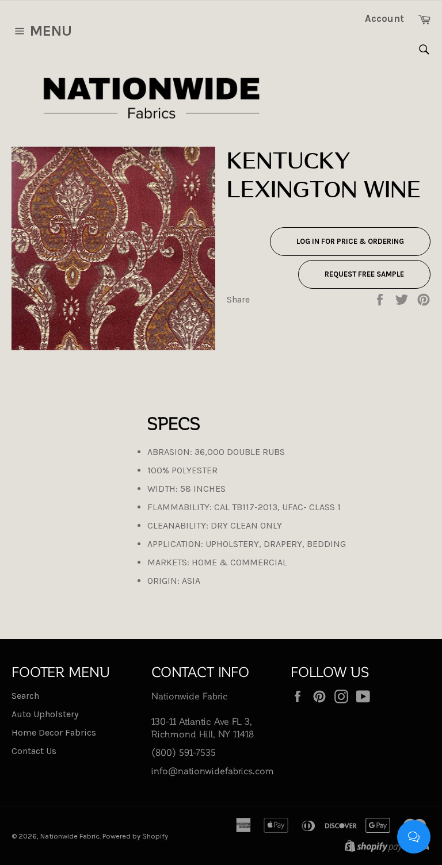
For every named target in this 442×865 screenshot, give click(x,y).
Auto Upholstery (45, 714)
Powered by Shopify (135, 836)
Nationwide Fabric (70, 836)
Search (25, 695)
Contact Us (34, 750)
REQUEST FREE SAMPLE (364, 274)
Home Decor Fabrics (54, 732)
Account (384, 18)
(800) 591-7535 (183, 752)
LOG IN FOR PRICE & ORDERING (350, 241)
